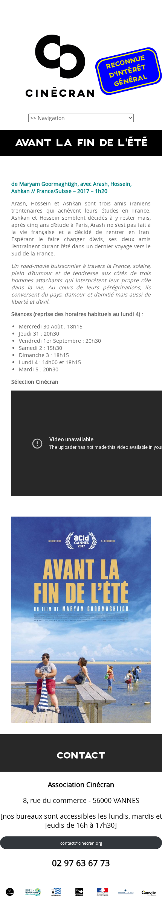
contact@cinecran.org (81, 843)
